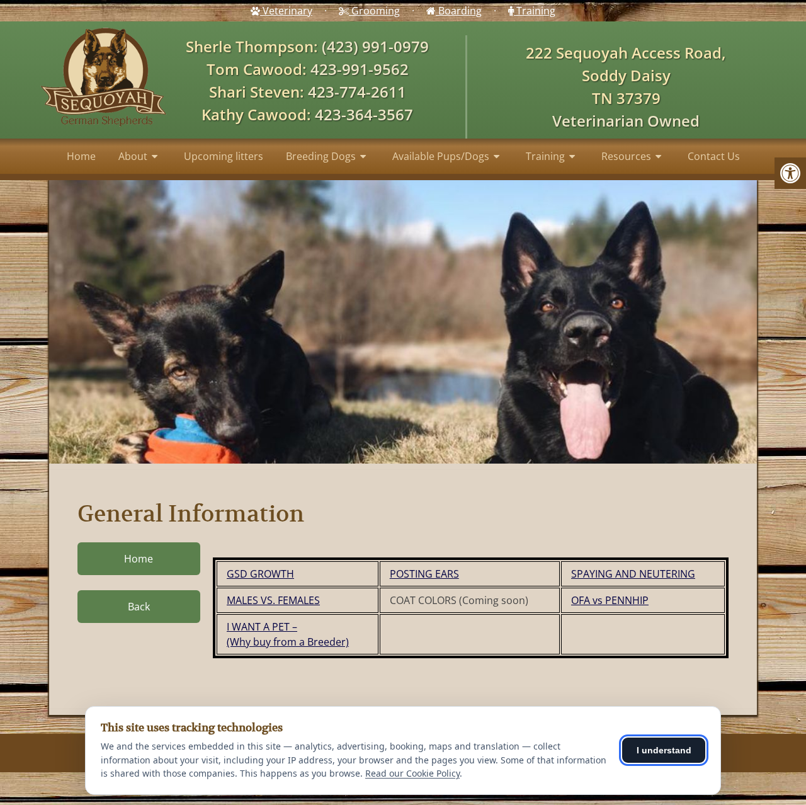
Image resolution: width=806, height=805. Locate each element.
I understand (664, 750)
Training (534, 11)
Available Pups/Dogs (440, 156)
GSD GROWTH (260, 574)
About (132, 156)
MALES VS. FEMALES (273, 600)
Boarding (459, 11)
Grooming (374, 11)
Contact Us (714, 156)
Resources (626, 156)
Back (139, 607)
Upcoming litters (223, 156)
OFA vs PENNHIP (610, 600)
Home (81, 156)
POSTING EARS (424, 574)
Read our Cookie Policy (412, 773)
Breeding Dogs (321, 156)
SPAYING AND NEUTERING (633, 574)
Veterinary (286, 11)
